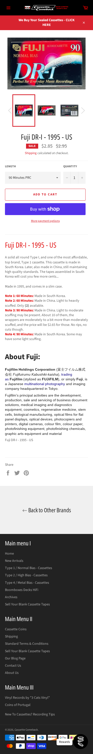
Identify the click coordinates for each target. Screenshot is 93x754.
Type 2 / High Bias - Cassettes (26, 575)
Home (9, 553)
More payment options (45, 221)
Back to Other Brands (49, 510)
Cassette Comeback (26, 730)
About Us (12, 672)
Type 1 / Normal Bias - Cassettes (28, 568)
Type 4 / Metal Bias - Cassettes (27, 582)
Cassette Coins (16, 629)
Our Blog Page (15, 658)
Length (10, 167)
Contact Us (13, 665)
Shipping (31, 153)
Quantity (70, 167)
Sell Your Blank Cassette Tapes (27, 604)
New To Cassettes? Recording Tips (30, 714)
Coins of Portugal (18, 704)
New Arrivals (14, 560)
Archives (11, 597)
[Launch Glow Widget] (80, 741)
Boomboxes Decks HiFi (21, 589)
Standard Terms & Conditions (26, 643)
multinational (34, 384)
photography (55, 384)
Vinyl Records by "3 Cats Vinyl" (27, 697)
